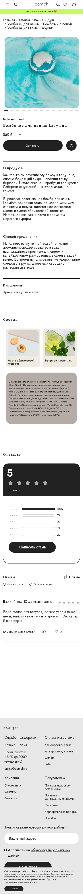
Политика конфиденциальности (59, 797)
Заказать (33, 145)
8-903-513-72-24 (15, 745)
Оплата (49, 757)
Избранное (65, 4)
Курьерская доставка (59, 751)
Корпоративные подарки (61, 811)
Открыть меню (7, 4)
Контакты (10, 792)
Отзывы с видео (43, 584)
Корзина (74, 4)
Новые (74, 577)
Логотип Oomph (41, 4)
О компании (12, 785)
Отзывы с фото (16, 584)
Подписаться (28, 867)
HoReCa (50, 818)
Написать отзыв (32, 547)
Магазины (51, 805)
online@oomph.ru (15, 768)
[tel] (56, 4)
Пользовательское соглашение (57, 787)
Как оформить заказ (58, 745)
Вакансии (10, 798)
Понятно (14, 888)
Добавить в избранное (71, 145)
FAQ (48, 764)
